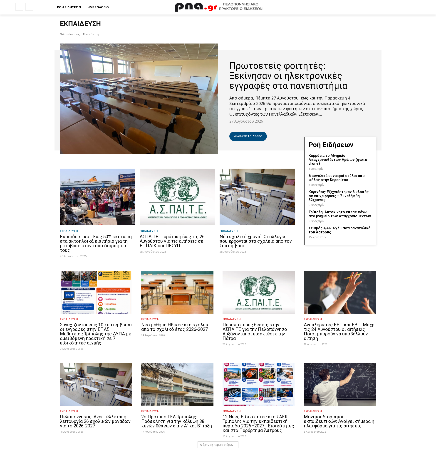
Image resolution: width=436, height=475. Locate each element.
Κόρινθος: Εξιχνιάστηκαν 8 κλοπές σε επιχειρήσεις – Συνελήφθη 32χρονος (339, 196)
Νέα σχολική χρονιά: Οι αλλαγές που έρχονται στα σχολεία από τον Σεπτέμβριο (256, 241)
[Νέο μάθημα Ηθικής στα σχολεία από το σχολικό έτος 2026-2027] (177, 292)
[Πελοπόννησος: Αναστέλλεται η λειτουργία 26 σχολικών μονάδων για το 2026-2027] (96, 384)
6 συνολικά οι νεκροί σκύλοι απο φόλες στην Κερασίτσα (337, 178)
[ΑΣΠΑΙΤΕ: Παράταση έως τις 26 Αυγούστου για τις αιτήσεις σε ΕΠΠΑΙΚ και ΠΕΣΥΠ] (177, 197)
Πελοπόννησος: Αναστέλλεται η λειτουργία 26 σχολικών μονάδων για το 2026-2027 (95, 421)
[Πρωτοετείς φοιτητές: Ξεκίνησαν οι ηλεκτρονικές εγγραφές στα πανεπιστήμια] (139, 99)
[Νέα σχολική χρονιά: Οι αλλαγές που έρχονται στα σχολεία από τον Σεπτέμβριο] (257, 197)
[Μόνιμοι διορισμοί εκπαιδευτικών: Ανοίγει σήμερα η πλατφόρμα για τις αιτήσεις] (340, 384)
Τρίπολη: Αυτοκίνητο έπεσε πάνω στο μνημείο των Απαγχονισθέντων (340, 214)
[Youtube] (29, 7)
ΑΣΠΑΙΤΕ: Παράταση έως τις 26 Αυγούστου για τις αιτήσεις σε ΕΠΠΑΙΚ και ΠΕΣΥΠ (172, 241)
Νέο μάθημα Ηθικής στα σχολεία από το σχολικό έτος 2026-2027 (175, 327)
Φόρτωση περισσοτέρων (216, 445)
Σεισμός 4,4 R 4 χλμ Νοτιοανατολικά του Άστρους (339, 230)
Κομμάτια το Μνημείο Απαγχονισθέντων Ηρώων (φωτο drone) (338, 159)
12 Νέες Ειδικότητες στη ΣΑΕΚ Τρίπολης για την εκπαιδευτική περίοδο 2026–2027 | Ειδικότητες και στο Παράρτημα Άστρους (258, 423)
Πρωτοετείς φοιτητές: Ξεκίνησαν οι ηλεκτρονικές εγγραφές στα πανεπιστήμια (288, 76)
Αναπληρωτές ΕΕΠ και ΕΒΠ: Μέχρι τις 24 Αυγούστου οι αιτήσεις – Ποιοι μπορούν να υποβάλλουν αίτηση (340, 331)
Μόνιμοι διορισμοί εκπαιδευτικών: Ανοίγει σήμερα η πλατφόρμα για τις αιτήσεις (339, 421)
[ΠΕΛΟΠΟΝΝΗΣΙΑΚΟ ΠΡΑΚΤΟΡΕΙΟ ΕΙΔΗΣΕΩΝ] (218, 7)
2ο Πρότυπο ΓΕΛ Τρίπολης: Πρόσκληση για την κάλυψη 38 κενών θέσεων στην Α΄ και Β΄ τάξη (176, 421)
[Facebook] (19, 7)
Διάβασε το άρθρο (248, 136)
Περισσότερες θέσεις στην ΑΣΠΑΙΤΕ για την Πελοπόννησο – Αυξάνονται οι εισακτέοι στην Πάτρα (257, 331)
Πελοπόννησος (69, 34)
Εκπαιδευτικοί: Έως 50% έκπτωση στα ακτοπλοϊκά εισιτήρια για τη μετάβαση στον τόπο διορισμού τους (96, 243)
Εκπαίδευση (69, 231)
